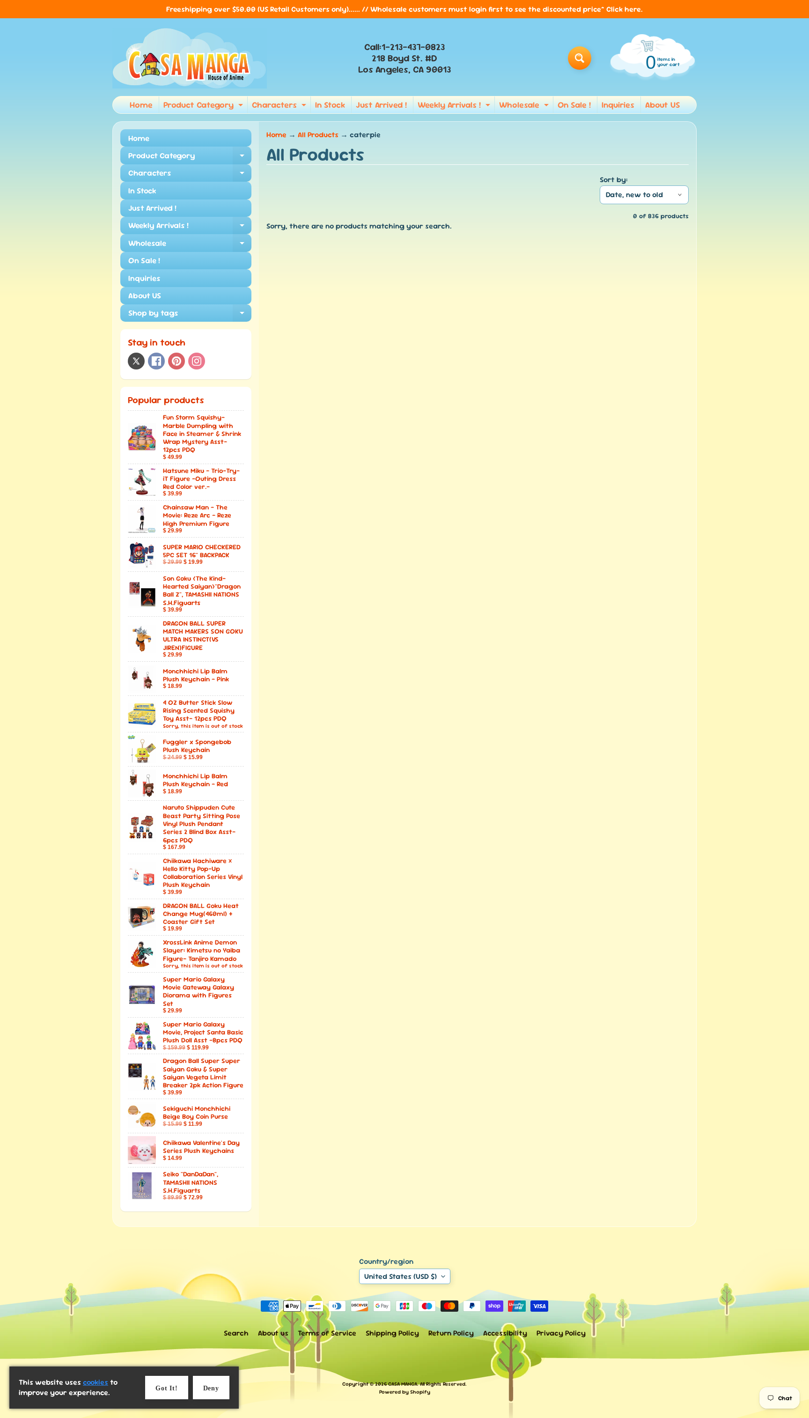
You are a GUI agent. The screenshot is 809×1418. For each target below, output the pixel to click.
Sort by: (614, 180)
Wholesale (525, 106)
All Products (318, 135)
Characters (280, 106)
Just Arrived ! (381, 104)
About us (273, 1333)
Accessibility (505, 1333)
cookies (95, 1382)
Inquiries (618, 104)
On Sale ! (574, 104)
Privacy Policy (561, 1333)
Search (236, 1333)
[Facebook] (156, 361)
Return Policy (451, 1333)
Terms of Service (327, 1333)
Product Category (204, 106)
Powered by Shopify (404, 1391)
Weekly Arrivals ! (455, 106)
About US (662, 104)
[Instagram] (196, 361)
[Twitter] (136, 361)
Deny (211, 1388)
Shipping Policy (392, 1333)
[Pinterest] (176, 361)
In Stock (330, 104)
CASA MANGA (402, 1384)
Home (141, 104)
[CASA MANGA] (189, 58)
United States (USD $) (400, 1276)
